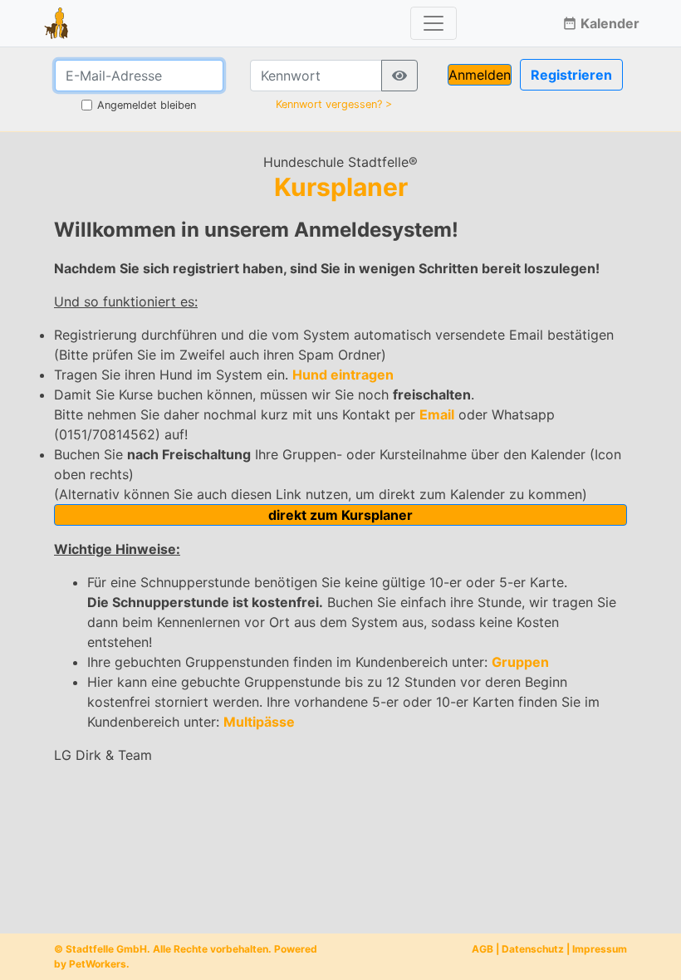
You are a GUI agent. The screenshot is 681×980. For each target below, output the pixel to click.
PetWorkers (97, 964)
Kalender (600, 23)
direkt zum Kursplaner (340, 515)
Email (436, 414)
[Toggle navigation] (433, 23)
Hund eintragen (343, 374)
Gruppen (520, 662)
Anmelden (479, 74)
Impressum (599, 949)
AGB (482, 949)
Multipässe (259, 721)
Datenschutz (533, 949)
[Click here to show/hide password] (399, 75)
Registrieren (571, 74)
